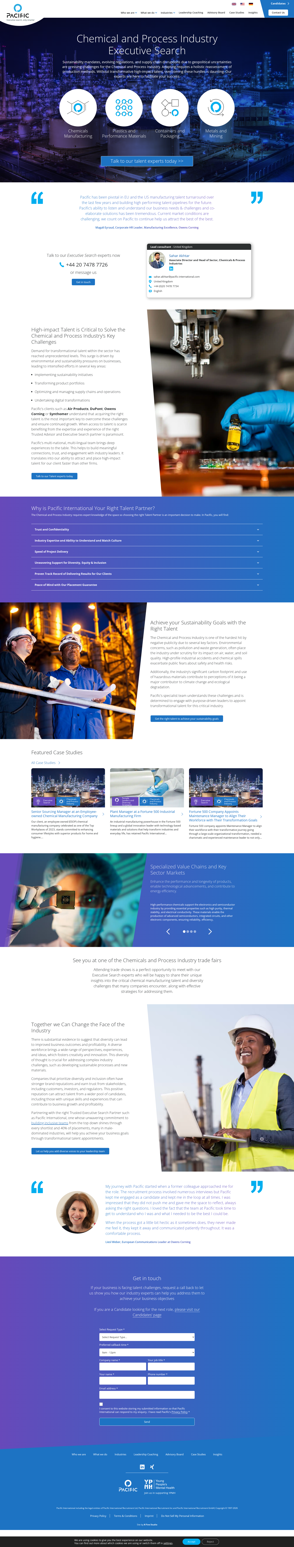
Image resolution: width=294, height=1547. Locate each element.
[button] (129, 12)
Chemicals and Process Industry (72, 801)
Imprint (149, 1516)
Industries (167, 12)
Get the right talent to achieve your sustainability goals (187, 718)
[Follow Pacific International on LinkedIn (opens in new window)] (142, 1467)
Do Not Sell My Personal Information (182, 1516)
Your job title (156, 1360)
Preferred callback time (113, 1344)
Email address (108, 1388)
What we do (147, 12)
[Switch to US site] (242, 4)
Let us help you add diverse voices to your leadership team (70, 1151)
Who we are (127, 12)
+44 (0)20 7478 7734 (166, 286)
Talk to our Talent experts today (54, 476)
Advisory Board (175, 1454)
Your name (106, 1374)
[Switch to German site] (251, 4)
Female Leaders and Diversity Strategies (128, 801)
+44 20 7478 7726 (87, 264)
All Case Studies (43, 763)
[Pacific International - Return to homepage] (128, 1486)
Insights (217, 1454)
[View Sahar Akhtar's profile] (157, 260)
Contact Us (278, 12)
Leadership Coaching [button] (191, 12)
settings (168, 1543)
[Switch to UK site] (234, 4)
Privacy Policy (180, 1412)
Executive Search (47, 801)
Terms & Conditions (125, 1516)
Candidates (278, 3)
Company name (109, 1360)
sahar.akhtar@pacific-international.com (177, 276)
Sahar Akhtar (179, 255)
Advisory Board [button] (216, 12)
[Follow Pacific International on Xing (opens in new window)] (152, 1467)
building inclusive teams (49, 1123)
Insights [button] (253, 12)
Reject (210, 1541)
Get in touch (83, 282)
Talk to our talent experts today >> (147, 161)
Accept (191, 1541)
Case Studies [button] (236, 12)
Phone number (157, 1374)
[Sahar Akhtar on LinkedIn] (171, 269)
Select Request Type (112, 1329)
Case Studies (198, 1454)
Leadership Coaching (146, 1454)
